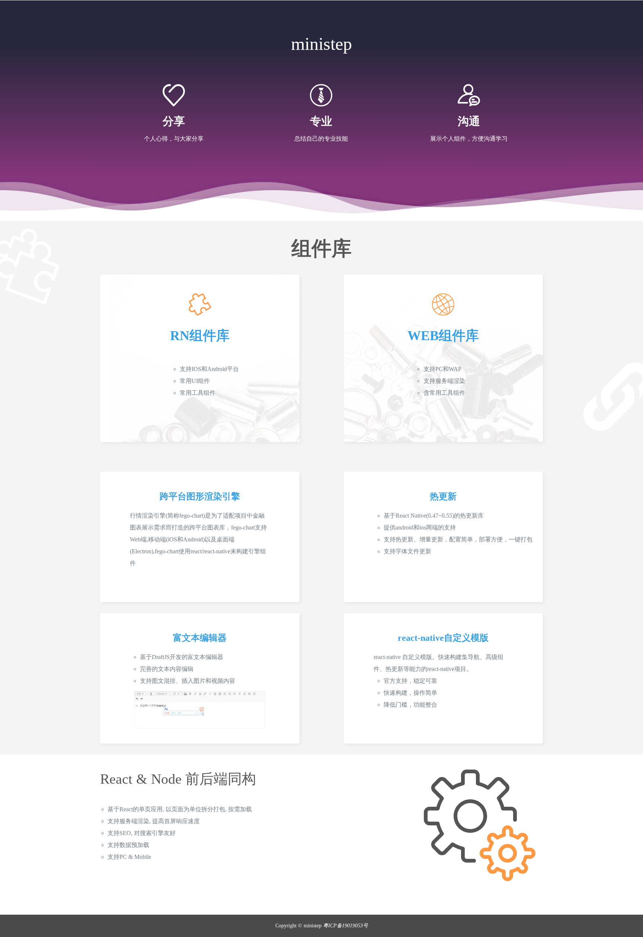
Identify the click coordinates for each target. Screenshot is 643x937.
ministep (321, 44)
